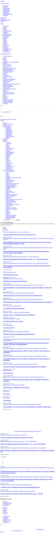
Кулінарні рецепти (7, 49)
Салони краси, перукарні (9, 93)
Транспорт (5, 103)
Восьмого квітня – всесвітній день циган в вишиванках (19, 315)
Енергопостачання (7, 85)
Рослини (5, 63)
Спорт (4, 27)
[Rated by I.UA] (3, 525)
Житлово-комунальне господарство (11, 84)
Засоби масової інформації (9, 79)
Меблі (4, 94)
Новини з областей (5, 3)
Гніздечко (5, 46)
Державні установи (7, 71)
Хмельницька (6, 10)
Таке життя (5, 36)
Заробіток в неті (7, 51)
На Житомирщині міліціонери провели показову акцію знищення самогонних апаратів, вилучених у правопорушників (26, 343)
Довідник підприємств (6, 53)
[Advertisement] (27, 420)
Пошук (17, 220)
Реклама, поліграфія (7, 102)
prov (4, 246)
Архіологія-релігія (7, 30)
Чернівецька (6, 13)
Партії (4, 77)
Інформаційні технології (8, 70)
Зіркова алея (6, 32)
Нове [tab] (4, 227)
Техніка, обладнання (8, 101)
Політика (8, 142)
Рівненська (5, 5)
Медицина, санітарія (8, 69)
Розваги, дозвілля (7, 65)
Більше (2, 23)
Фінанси (5, 98)
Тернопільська (6, 9)
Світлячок (5, 43)
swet (4, 237)
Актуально (3, 19)
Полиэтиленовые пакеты (10, 274)
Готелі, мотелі (6, 87)
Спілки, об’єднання (7, 76)
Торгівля (5, 60)
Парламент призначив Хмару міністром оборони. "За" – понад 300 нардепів (25, 259)
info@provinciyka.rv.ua (17, 530)
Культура (5, 33)
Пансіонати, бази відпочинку (10, 88)
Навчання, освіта (7, 64)
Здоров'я (5, 28)
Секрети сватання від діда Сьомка (13, 321)
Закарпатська (6, 11)
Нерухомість (6, 75)
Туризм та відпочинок (8, 86)
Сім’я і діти (5, 67)
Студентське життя (8, 327)
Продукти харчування (8, 99)
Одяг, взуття (6, 90)
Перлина (5, 40)
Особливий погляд (7, 34)
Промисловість (6, 81)
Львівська (5, 15)
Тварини (5, 82)
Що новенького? (7, 35)
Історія (4, 29)
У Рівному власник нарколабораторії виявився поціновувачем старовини (24, 366)
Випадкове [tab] (5, 229)
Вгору (2, 531)
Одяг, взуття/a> (9, 205)
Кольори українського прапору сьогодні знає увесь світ (19, 234)
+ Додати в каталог (7, 56)
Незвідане (5, 38)
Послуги (5, 96)
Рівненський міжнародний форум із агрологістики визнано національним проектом (27, 302)
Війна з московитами (5, 20)
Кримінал (3, 21)
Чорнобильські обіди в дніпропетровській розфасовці (18, 334)
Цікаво (4, 44)
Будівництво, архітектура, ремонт (11, 62)
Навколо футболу (8, 373)
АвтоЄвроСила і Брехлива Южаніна (14, 308)
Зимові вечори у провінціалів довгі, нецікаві (16, 387)
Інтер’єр (5, 58)
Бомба (4, 41)
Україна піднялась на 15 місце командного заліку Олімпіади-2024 (22, 295)
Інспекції (5, 73)
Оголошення (7, 400)
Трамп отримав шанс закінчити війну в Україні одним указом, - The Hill (22, 493)
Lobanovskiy (6, 277)
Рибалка (5, 91)
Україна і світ (4, 17)
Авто (4, 57)
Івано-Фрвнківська (7, 14)
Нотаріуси (5, 97)
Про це (4, 39)
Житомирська (6, 8)
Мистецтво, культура (8, 80)
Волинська (5, 6)
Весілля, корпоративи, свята (9, 68)
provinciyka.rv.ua (40, 529)
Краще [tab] (4, 228)
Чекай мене (5, 50)
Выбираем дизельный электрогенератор (15, 281)
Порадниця (5, 47)
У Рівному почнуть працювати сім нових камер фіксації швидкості (20, 487)
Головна (2, 1)
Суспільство (6, 26)
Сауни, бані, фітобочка (8, 92)
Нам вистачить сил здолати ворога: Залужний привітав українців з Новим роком (27, 406)
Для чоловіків (6, 45)
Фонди (4, 74)
